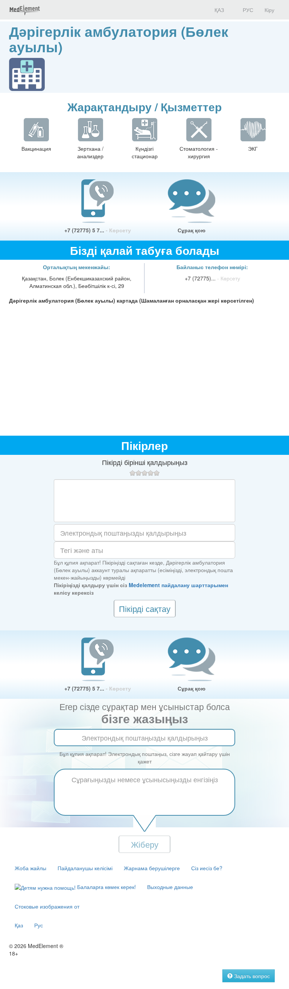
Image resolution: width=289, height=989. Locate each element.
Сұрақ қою (191, 230)
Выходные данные (170, 887)
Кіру (269, 10)
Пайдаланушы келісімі (85, 868)
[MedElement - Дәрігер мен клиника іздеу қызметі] (24, 9)
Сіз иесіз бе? (206, 868)
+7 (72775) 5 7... (97, 230)
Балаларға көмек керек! (106, 887)
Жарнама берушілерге (152, 868)
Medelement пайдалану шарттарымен (178, 585)
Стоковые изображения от (47, 906)
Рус (38, 925)
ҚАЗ (218, 10)
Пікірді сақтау (144, 608)
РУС (247, 10)
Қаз (19, 925)
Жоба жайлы (30, 868)
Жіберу (144, 844)
